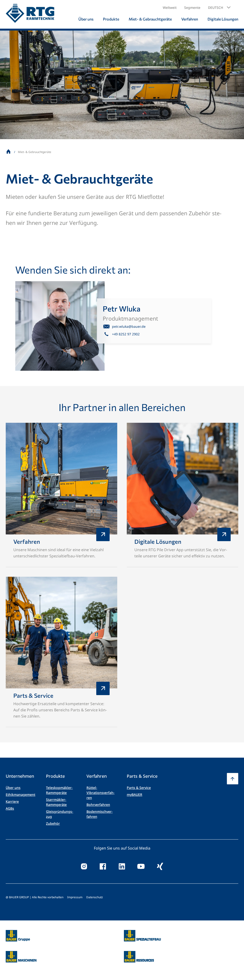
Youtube (141, 866)
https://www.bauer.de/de (18, 932)
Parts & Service (139, 787)
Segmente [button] (192, 7)
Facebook (103, 866)
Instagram (84, 866)
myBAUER (134, 794)
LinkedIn (122, 866)
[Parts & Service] (61, 652)
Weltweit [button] (170, 7)
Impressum (74, 897)
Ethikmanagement (20, 794)
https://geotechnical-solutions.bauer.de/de (142, 935)
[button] (219, 7)
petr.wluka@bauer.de (129, 326)
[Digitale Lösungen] (182, 495)
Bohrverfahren (98, 804)
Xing (160, 866)
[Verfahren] (61, 495)
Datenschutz (94, 897)
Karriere (12, 801)
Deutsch (215, 7)
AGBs (10, 808)
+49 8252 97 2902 (126, 334)
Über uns (13, 787)
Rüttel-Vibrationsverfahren (100, 792)
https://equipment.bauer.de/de (21, 953)
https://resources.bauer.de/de (139, 953)
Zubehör (53, 823)
